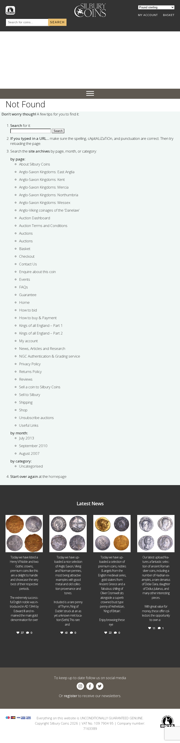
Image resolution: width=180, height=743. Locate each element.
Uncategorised (31, 466)
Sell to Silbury (29, 394)
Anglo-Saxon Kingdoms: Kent (42, 179)
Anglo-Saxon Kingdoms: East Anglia (46, 171)
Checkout (26, 256)
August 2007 (29, 453)
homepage (58, 476)
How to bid (28, 310)
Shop (23, 409)
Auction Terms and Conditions (43, 225)
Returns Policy (30, 371)
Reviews (25, 379)
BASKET (169, 15)
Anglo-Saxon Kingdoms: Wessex (44, 202)
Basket (24, 248)
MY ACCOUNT (148, 15)
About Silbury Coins (34, 164)
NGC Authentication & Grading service (49, 356)
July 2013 (26, 438)
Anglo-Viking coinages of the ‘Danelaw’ (49, 210)
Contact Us (28, 263)
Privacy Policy (30, 363)
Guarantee (27, 294)
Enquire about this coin (37, 271)
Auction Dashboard (34, 217)
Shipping (25, 402)
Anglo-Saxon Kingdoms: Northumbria (48, 194)
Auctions (26, 233)
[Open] (24, 533)
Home (24, 302)
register (70, 695)
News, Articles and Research (42, 348)
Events (24, 279)
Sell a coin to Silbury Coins (39, 386)
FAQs (23, 287)
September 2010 (33, 445)
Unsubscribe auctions (36, 417)
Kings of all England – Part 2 (41, 333)
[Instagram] (38, 548)
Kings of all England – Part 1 (41, 325)
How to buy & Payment (38, 317)
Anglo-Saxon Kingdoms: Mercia (43, 187)
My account (28, 340)
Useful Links (28, 425)
